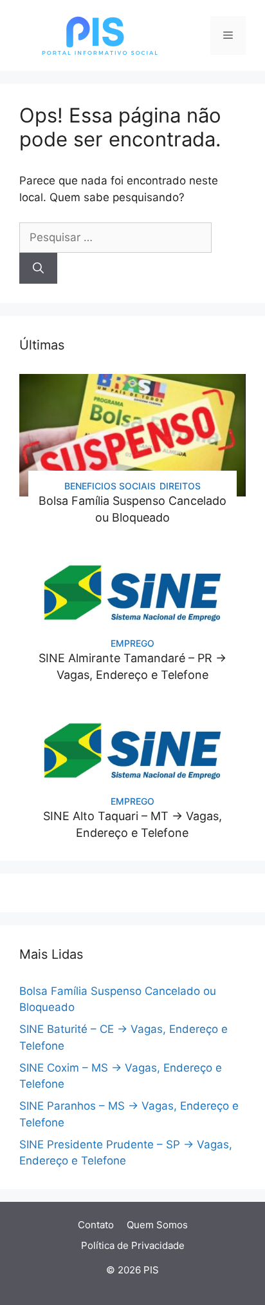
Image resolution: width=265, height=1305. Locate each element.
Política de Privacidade (133, 1245)
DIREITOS (180, 485)
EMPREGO (132, 643)
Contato (96, 1225)
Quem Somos (157, 1225)
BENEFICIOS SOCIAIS (110, 485)
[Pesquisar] (38, 268)
